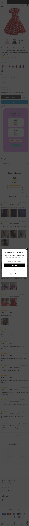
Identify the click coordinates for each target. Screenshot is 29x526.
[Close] (27, 249)
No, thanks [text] (15, 274)
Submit (14, 265)
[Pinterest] (14, 270)
